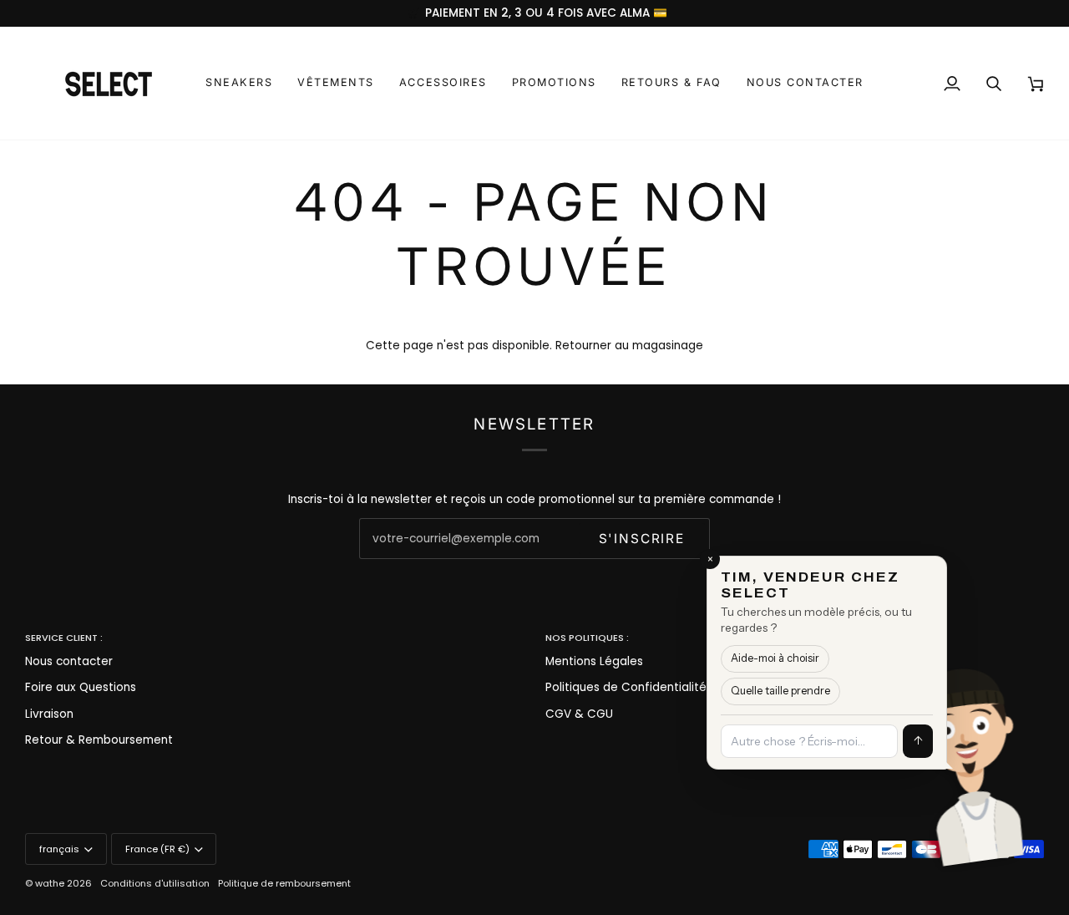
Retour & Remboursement (99, 740)
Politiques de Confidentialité (626, 687)
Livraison (49, 714)
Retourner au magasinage (629, 345)
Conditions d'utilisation (155, 883)
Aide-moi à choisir (775, 658)
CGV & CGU (579, 714)
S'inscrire (642, 538)
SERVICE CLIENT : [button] (64, 637)
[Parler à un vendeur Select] (1024, 757)
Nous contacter (69, 661)
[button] (239, 83)
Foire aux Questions (80, 687)
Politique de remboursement (284, 883)
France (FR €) (157, 849)
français (59, 849)
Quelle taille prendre (780, 690)
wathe (49, 883)
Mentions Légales (594, 661)
